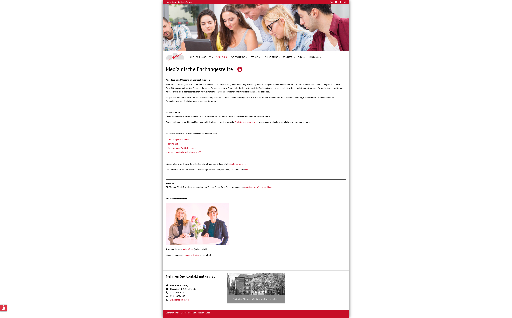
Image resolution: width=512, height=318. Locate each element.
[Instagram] (344, 2)
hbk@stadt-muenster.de (180, 299)
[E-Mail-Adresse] (337, 2)
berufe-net (173, 143)
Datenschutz (187, 312)
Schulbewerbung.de (237, 164)
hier (246, 169)
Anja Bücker (188, 249)
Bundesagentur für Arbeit (179, 139)
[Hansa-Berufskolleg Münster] (175, 57)
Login (208, 312)
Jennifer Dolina (192, 255)
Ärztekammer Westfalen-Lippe (182, 148)
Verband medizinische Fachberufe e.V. (184, 152)
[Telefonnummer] (332, 2)
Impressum (199, 312)
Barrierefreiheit (172, 312)
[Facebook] (341, 2)
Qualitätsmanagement (245, 122)
